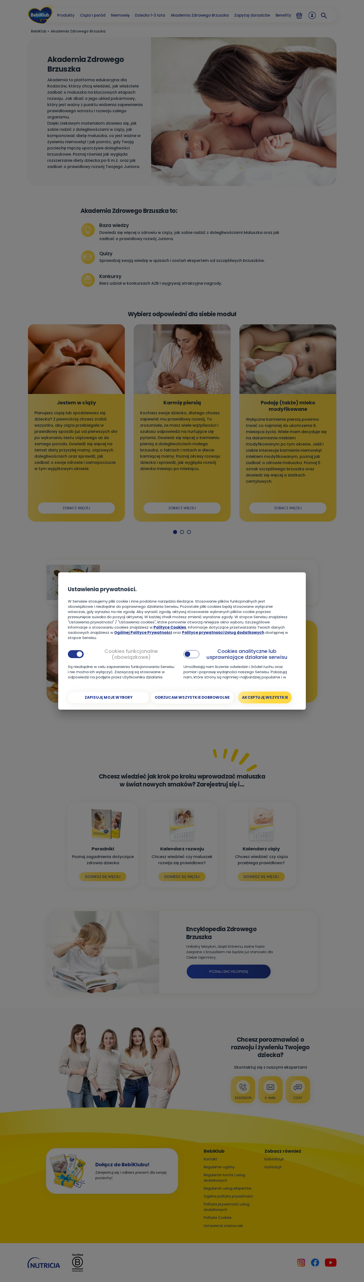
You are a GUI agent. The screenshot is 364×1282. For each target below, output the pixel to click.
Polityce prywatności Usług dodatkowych (223, 632)
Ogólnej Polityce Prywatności (143, 632)
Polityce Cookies (170, 627)
